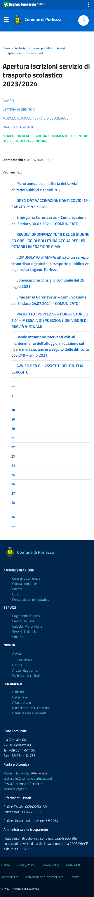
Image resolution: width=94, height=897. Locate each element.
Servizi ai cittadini (24, 631)
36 (13, 517)
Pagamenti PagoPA (26, 615)
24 (13, 466)
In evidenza (24, 659)
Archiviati (21, 48)
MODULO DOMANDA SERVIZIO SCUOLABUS (35, 118)
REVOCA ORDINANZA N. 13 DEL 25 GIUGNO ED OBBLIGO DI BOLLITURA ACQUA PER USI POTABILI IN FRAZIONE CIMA (50, 240)
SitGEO (17, 636)
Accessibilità (9, 876)
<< (13, 386)
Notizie (17, 665)
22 (13, 447)
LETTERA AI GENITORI (19, 109)
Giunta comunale (24, 583)
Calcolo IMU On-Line (27, 626)
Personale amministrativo (30, 599)
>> (13, 526)
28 (13, 503)
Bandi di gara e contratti (29, 713)
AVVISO (8, 100)
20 (13, 429)
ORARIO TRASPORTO (19, 127)
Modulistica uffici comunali (31, 707)
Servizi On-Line (23, 621)
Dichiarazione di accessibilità (44, 876)
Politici (17, 588)
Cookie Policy (50, 865)
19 (13, 419)
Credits (74, 876)
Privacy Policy (25, 865)
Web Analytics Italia (26, 675)
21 (13, 438)
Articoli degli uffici (25, 670)
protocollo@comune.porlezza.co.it (27, 778)
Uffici (15, 594)
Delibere (18, 691)
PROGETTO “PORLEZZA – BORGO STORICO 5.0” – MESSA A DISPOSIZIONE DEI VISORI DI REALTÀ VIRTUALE (49, 320)
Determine (20, 697)
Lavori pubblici (42, 48)
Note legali (73, 865)
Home (6, 48)
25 (13, 475)
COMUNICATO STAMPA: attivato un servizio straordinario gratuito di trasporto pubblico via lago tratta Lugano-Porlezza (50, 263)
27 (13, 493)
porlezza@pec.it (15, 789)
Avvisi (61, 48)
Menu (6, 20)
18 (13, 410)
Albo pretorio (21, 702)
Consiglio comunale (26, 578)
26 (13, 484)
